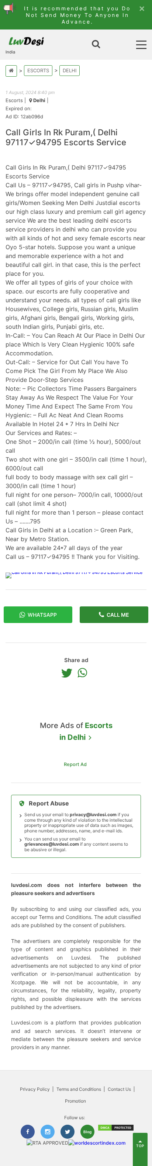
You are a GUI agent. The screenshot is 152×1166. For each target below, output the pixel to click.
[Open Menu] (141, 45)
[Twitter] (68, 672)
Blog (87, 1132)
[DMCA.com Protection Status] (115, 1129)
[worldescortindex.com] (96, 1143)
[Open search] (96, 44)
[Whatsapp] (84, 672)
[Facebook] (28, 1132)
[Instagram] (48, 1132)
